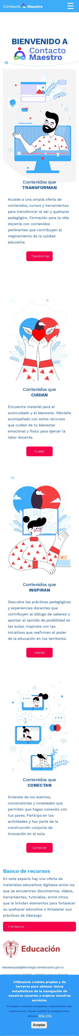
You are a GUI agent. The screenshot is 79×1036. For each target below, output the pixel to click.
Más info (45, 1016)
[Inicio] (23, 6)
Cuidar (39, 451)
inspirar (39, 652)
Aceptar (39, 1025)
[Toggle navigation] (70, 6)
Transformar (40, 256)
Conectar (39, 848)
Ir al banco (16, 926)
